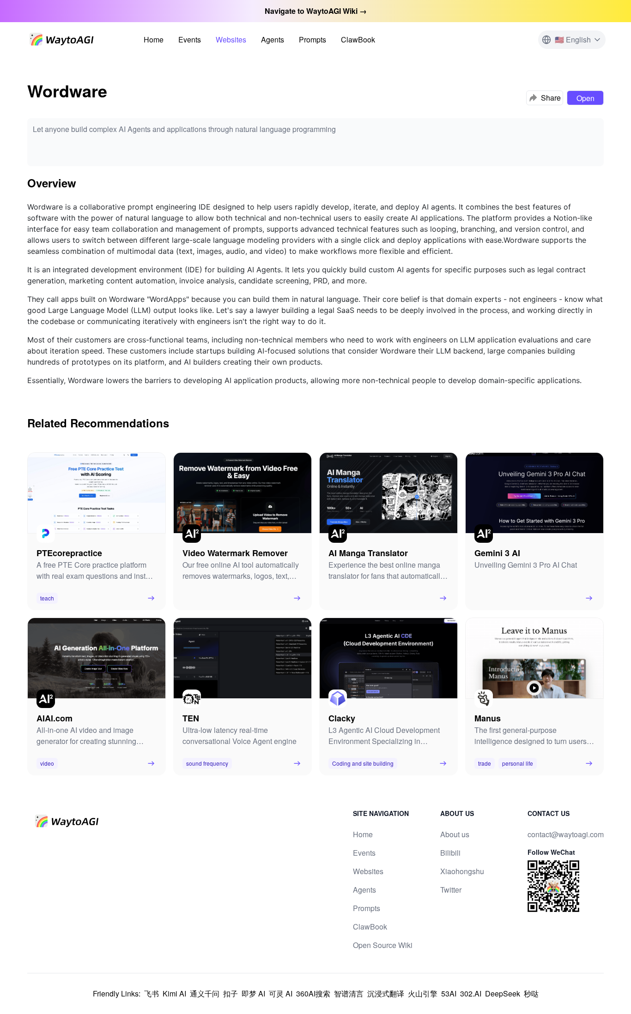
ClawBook (358, 39)
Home (154, 39)
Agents (272, 39)
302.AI (470, 993)
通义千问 (204, 993)
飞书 (151, 993)
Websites (231, 39)
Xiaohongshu (462, 871)
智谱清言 (349, 993)
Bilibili (450, 852)
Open (585, 98)
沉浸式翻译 (385, 993)
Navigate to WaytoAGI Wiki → (316, 11)
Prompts (312, 39)
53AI (448, 993)
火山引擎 (422, 993)
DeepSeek (502, 993)
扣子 (230, 993)
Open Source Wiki (383, 945)
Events (189, 39)
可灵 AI (280, 993)
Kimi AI (174, 993)
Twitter (450, 889)
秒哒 (531, 993)
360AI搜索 (313, 993)
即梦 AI (253, 993)
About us (454, 834)
